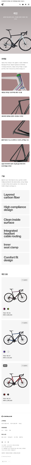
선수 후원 (16, 437)
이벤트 (6, 430)
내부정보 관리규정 (16, 453)
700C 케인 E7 (6, 356)
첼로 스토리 (4, 437)
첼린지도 (21, 437)
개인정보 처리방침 (9, 453)
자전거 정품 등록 (13, 423)
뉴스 (2, 430)
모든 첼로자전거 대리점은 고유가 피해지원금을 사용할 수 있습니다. (13, 1)
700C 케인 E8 (6, 313)
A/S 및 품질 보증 (5, 423)
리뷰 (10, 430)
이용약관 (3, 453)
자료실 (20, 423)
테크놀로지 (10, 437)
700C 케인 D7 (7, 398)
